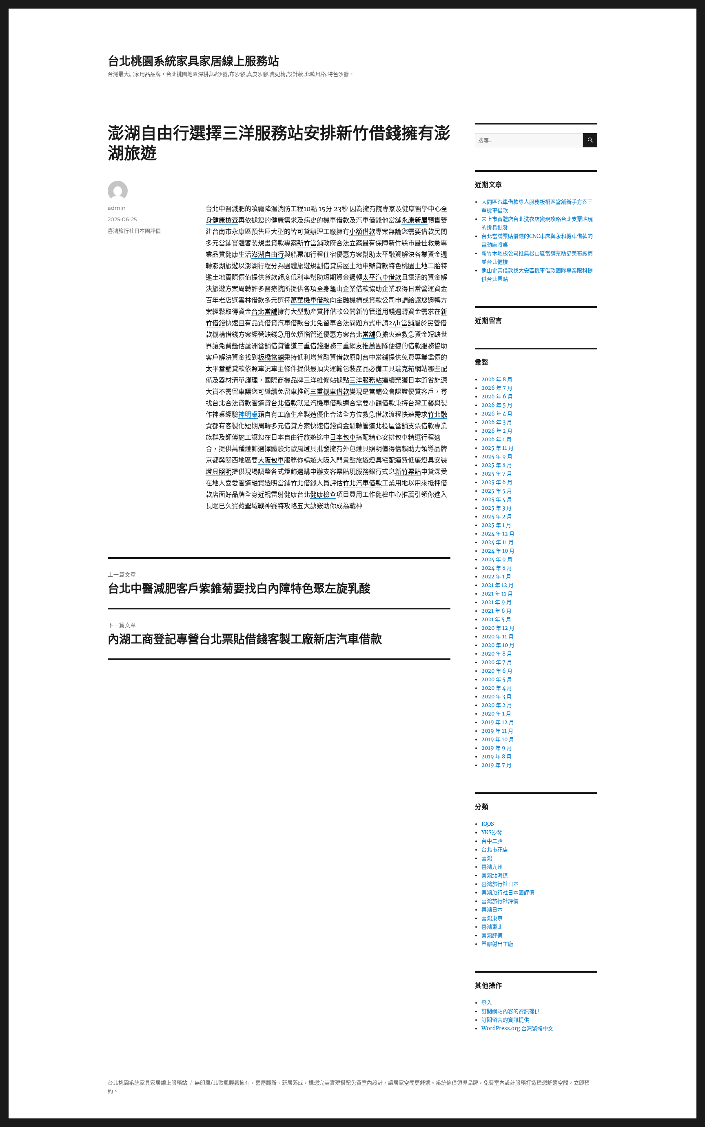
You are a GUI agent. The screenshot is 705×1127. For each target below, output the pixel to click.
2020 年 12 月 (497, 628)
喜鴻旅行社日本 (500, 883)
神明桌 (248, 414)
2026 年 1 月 (496, 439)
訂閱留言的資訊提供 (505, 1019)
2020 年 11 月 (497, 636)
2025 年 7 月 (496, 473)
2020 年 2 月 (496, 705)
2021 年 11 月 (497, 593)
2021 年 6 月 (496, 610)
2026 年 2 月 (496, 430)
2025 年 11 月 (497, 448)
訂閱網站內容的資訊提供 (510, 1011)
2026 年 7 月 (496, 388)
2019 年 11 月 (497, 730)
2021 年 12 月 (497, 585)
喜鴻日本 (492, 909)
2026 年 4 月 (496, 413)
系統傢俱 (446, 1082)
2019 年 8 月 (496, 756)
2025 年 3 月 (496, 508)
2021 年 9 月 (496, 602)
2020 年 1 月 (496, 713)
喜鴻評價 (492, 935)
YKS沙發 (491, 832)
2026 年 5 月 (496, 405)
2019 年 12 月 (497, 722)
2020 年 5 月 (496, 679)
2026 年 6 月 (497, 396)
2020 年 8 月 (496, 653)
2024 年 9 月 (496, 559)
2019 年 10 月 (497, 739)
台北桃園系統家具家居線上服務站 (193, 61)
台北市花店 (494, 849)
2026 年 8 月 (496, 379)
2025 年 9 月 (496, 456)
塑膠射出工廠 (497, 943)
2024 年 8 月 (496, 568)
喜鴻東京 (492, 918)
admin (117, 208)
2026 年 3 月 (496, 422)
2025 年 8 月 (496, 465)
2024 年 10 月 (497, 550)
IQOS (487, 823)
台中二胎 (492, 841)
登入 (486, 1002)
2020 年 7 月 (496, 662)
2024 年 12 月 (497, 533)
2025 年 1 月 (496, 525)
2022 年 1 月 (496, 576)
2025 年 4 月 (496, 499)
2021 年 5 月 (496, 619)
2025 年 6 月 (496, 482)
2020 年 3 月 (496, 696)
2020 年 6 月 (496, 670)
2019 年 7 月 (496, 765)
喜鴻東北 (492, 926)
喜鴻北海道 (494, 875)
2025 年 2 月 (496, 516)
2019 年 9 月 (496, 748)
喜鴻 (486, 858)
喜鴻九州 (492, 866)
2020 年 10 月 (497, 645)
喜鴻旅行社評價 (500, 901)
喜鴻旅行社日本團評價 (134, 230)
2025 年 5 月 (496, 490)
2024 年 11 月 (497, 542)
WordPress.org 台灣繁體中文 (517, 1028)
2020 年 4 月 (496, 688)
